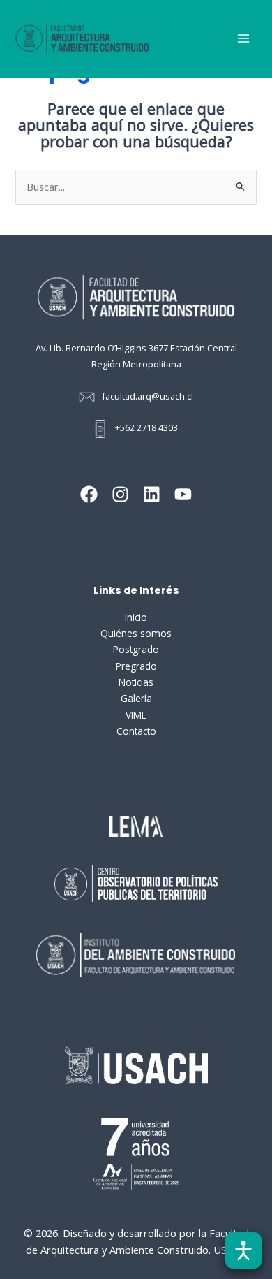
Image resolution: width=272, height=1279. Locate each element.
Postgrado (136, 649)
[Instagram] (120, 494)
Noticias (136, 682)
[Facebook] (89, 494)
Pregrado (136, 666)
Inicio (136, 617)
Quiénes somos (136, 633)
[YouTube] (183, 494)
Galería (136, 698)
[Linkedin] (151, 494)
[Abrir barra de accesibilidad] (243, 1250)
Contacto (136, 731)
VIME (136, 715)
